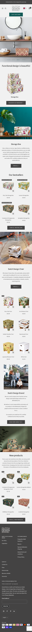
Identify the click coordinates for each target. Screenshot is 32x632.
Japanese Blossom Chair (8, 357)
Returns (19, 544)
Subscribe (5, 606)
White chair (24, 357)
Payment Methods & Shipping (22, 548)
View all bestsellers (16, 227)
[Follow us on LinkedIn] (14, 611)
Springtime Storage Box (24, 218)
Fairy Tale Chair (8, 311)
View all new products (16, 519)
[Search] (5, 8)
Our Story (4, 540)
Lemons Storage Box (24, 195)
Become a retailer (6, 573)
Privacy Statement (9, 595)
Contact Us (4, 564)
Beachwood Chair (23, 334)
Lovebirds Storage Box (23, 512)
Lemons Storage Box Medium (24, 487)
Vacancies (4, 576)
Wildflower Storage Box (8, 512)
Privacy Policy (21, 557)
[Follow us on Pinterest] (10, 611)
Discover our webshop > (16, 103)
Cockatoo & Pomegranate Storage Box (8, 219)
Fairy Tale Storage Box (8, 195)
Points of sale (5, 570)
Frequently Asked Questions (22, 540)
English (4, 617)
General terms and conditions (22, 553)
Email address (6, 598)
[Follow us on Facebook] (7, 611)
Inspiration (4, 543)
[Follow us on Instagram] (3, 611)
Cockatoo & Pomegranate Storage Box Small (8, 488)
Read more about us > (16, 422)
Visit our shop (16, 14)
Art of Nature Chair (23, 311)
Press (3, 567)
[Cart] (29, 8)
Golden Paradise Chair (8, 334)
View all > (16, 165)
